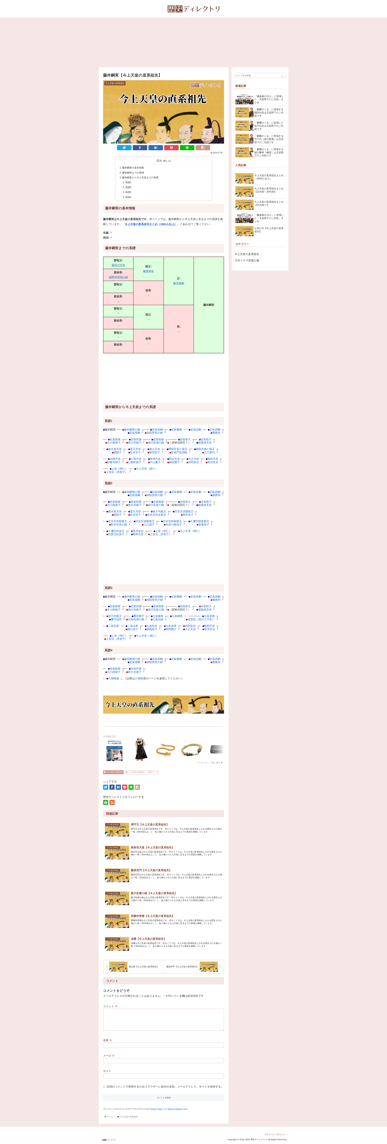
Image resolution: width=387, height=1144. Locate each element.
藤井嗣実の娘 (132, 429)
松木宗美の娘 (119, 524)
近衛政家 (115, 439)
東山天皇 (154, 449)
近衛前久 (185, 439)
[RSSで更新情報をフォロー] (112, 802)
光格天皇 (115, 458)
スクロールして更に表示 (209, 762)
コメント (110, 1006)
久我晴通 (113, 678)
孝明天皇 (155, 458)
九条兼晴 (158, 616)
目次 (159, 160)
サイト (107, 1071)
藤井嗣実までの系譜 (133, 172)
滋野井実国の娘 (118, 277)
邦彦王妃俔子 (116, 534)
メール (109, 1055)
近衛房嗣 (215, 429)
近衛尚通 (136, 439)
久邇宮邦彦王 (116, 531)
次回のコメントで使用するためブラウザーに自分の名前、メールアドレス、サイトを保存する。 (165, 1086)
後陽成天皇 (205, 442)
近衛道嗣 (157, 429)
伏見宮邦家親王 (172, 521)
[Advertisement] (193, 42)
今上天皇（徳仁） (147, 468)
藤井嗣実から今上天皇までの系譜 (140, 177)
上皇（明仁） (119, 468)
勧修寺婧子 (114, 462)
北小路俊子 (114, 442)
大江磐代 (209, 452)
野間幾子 (171, 629)
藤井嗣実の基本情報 (133, 167)
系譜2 (128, 187)
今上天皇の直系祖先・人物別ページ (142, 772)
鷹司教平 (138, 616)
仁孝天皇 (136, 458)
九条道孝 (171, 625)
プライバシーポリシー (275, 1134)
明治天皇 (174, 458)
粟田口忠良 (118, 265)
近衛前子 (206, 439)
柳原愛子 (174, 462)
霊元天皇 (135, 449)
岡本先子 (188, 514)
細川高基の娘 (156, 442)
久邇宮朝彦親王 (199, 521)
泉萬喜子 (203, 524)
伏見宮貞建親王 (184, 511)
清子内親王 (115, 616)
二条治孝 (132, 625)
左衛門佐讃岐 (179, 452)
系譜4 (128, 197)
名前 (107, 1040)
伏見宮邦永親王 (156, 514)
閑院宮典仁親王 (205, 449)
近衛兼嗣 (176, 429)
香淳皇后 (212, 462)
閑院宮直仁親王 (177, 449)
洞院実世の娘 (154, 432)
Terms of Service (174, 1109)
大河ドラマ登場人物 (247, 260)
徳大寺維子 (134, 442)
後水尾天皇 (115, 449)
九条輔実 (177, 616)
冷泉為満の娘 (136, 619)
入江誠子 (149, 524)
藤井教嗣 (178, 283)
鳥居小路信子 (174, 524)
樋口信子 (132, 629)
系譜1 (128, 182)
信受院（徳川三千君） (201, 619)
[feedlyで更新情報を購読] (105, 802)
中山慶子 (155, 462)
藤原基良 (148, 271)
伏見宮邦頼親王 (117, 521)
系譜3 (128, 192)
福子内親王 (159, 511)
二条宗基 (113, 625)
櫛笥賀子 (154, 452)
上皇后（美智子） (117, 472)
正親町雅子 (134, 462)
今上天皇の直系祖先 (114, 772)
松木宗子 (135, 452)
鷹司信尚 (116, 619)
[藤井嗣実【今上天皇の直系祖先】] (155, 147)
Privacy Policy (156, 1109)
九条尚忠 (151, 625)
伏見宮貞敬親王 (144, 521)
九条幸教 (209, 616)
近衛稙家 (158, 439)
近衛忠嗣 (195, 429)
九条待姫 (158, 619)
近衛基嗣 (134, 432)
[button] (282, 76)
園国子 (118, 452)
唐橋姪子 (151, 629)
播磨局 (216, 432)
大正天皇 (193, 458)
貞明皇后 (193, 462)
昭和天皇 (212, 458)
